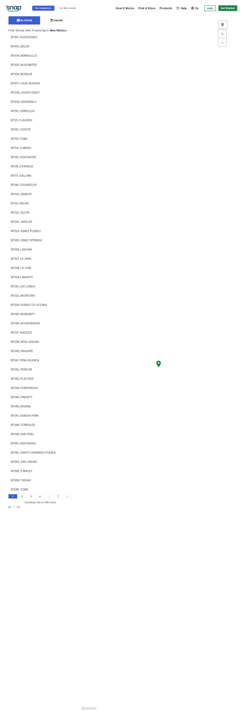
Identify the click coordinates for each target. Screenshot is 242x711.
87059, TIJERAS (21, 480)
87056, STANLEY (21, 471)
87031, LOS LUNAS (23, 286)
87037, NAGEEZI (21, 332)
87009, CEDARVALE (23, 101)
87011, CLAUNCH (21, 120)
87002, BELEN (20, 46)
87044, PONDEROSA (24, 387)
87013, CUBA (19, 138)
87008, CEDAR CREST (25, 92)
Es (197, 8)
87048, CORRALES (23, 424)
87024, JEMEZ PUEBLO (26, 231)
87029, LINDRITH (22, 277)
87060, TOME (19, 489)
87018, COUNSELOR (24, 184)
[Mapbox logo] (89, 708)
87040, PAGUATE (22, 351)
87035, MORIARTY (23, 314)
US (9, 507)
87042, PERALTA (21, 369)
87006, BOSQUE (21, 74)
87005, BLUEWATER (24, 64)
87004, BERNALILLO (24, 55)
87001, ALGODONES (24, 37)
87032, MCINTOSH (23, 295)
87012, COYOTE (21, 129)
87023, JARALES (21, 221)
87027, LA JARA (21, 258)
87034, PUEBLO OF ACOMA (29, 304)
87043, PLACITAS (22, 378)
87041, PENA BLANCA (25, 360)
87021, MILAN (20, 203)
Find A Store (146, 8)
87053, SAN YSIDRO (24, 461)
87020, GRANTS (21, 194)
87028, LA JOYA (21, 267)
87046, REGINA (21, 406)
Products (166, 8)
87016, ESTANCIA (22, 166)
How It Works (125, 8)
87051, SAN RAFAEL (23, 443)
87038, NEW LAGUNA (25, 341)
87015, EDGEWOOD (23, 157)
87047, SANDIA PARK (25, 415)
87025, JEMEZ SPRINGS (26, 240)
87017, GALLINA (21, 175)
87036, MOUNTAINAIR (25, 323)
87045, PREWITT (21, 397)
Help (184, 8)
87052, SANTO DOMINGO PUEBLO (33, 452)
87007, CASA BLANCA (25, 83)
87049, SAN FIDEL (22, 434)
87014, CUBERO (21, 147)
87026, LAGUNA (21, 249)
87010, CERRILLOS (23, 111)
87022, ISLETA (20, 212)
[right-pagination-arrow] (67, 496)
